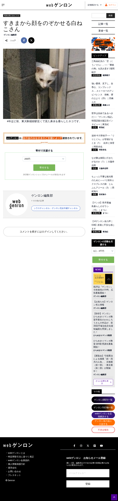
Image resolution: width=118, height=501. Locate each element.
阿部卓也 (102, 150)
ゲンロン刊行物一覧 (103, 407)
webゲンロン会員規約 (18, 460)
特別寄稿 (96, 75)
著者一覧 (103, 30)
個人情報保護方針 (16, 464)
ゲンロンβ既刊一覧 (103, 400)
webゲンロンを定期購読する (103, 415)
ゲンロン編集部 (10, 35)
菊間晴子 (106, 75)
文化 (94, 127)
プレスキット (14, 475)
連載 (94, 194)
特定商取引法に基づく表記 (21, 456)
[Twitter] (88, 446)
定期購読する (93, 5)
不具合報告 (103, 430)
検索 (111, 15)
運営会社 (12, 467)
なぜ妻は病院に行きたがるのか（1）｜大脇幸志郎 (103, 162)
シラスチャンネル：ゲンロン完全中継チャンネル (56, 208)
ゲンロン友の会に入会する (103, 422)
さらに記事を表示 (102, 382)
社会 (94, 168)
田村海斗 (102, 194)
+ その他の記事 (37, 201)
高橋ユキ (106, 105)
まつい (105, 213)
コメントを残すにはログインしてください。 (44, 231)
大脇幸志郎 (103, 168)
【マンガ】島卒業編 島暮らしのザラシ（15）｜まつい (102, 206)
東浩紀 (101, 127)
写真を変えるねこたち (11, 15)
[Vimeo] (94, 446)
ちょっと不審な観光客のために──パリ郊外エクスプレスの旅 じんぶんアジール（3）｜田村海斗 (103, 184)
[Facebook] (74, 446)
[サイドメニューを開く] (3, 5)
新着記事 (96, 105)
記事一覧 (103, 23)
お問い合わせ (14, 471)
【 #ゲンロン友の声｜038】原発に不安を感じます (103, 225)
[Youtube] (101, 446)
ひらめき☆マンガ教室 (102, 335)
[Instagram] (81, 446)
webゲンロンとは (16, 453)
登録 (87, 484)
